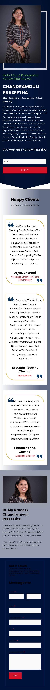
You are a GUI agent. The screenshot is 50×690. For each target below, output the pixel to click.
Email (12, 606)
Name (12, 592)
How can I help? (17, 652)
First (10, 600)
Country (13, 640)
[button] (5, 489)
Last (27, 600)
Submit (25, 170)
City (11, 629)
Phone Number (16, 617)
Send (15, 676)
